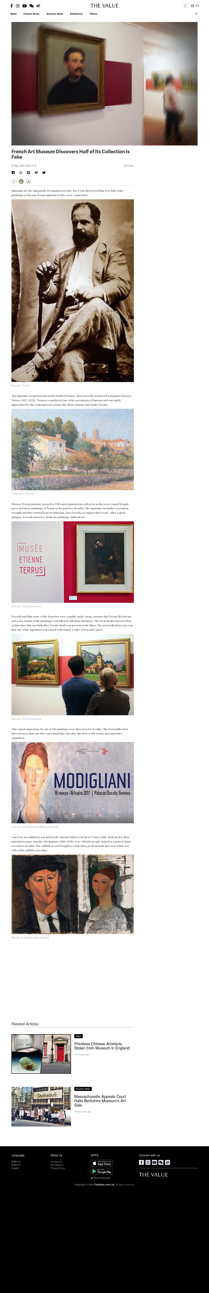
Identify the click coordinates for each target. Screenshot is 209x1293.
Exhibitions (76, 13)
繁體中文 (16, 1161)
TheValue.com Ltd (104, 1184)
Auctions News (54, 13)
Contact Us (56, 1161)
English (15, 1168)
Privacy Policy (58, 1168)
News (14, 13)
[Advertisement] (72, 976)
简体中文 (16, 1164)
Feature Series (32, 13)
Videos (93, 13)
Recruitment (57, 1164)
